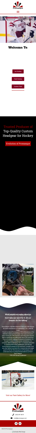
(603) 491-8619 (19, 414)
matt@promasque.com (20, 418)
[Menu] (18, 11)
